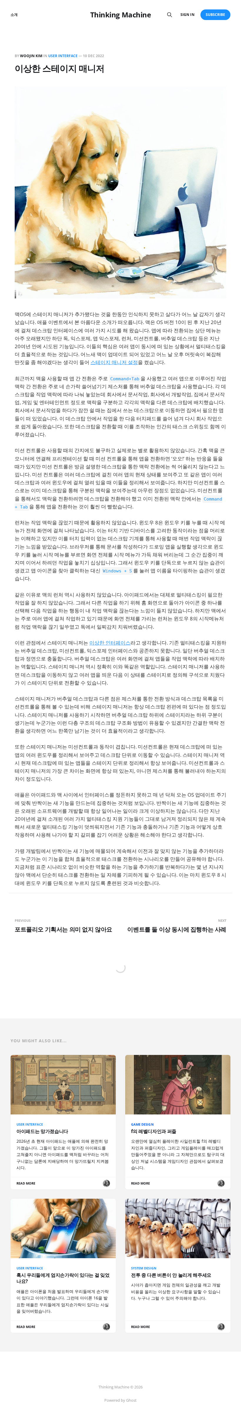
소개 (14, 14)
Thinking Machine (120, 14)
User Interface (63, 55)
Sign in (187, 14)
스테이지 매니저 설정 (114, 362)
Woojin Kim (31, 55)
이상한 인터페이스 (109, 642)
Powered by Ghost (120, 1400)
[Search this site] (169, 14)
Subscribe (215, 14)
